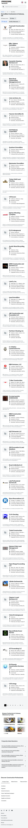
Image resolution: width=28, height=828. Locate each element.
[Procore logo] (6, 1)
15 (20, 705)
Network (4, 3)
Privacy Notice (3, 815)
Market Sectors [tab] (14, 781)
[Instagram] (9, 810)
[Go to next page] (23, 705)
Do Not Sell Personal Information (7, 820)
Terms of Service (4, 817)
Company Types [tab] (5, 781)
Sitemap (2, 822)
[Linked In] (1, 810)
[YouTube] (12, 810)
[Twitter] (6, 810)
